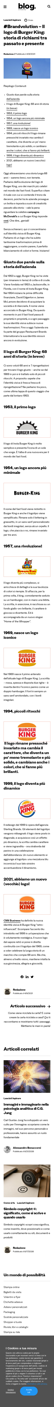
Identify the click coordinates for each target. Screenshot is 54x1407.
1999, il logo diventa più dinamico (25, 156)
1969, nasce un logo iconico (22, 128)
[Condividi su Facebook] (22, 976)
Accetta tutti (29, 1391)
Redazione (9, 54)
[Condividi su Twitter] (32, 977)
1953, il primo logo (16, 113)
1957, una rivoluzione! (18, 123)
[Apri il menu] (5, 7)
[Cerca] (49, 7)
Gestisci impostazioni (11, 1391)
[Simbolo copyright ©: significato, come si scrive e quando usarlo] (27, 1181)
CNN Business (12, 921)
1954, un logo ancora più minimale (25, 118)
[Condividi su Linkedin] (27, 976)
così (6, 221)
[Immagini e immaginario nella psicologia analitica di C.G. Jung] (27, 1076)
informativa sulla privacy (37, 1384)
